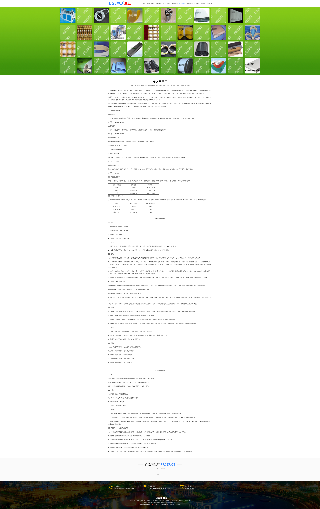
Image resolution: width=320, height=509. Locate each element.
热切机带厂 (159, 4)
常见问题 (162, 500)
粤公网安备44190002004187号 (160, 504)
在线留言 (174, 500)
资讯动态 (203, 4)
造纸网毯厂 (182, 4)
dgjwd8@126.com (189, 488)
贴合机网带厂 (166, 4)
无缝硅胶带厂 (150, 4)
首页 (144, 4)
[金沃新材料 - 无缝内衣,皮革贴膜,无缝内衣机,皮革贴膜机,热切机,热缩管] (120, 3)
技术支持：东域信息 (175, 504)
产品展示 (149, 500)
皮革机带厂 (175, 4)
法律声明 (187, 500)
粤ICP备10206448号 (145, 504)
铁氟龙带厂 (190, 4)
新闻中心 (168, 500)
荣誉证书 (143, 500)
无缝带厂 (196, 4)
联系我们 (209, 4)
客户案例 (155, 500)
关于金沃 (136, 500)
